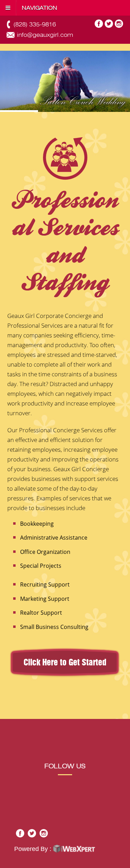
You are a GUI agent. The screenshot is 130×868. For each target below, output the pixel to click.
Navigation (39, 8)
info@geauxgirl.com (45, 35)
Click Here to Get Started (65, 663)
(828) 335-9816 (35, 24)
